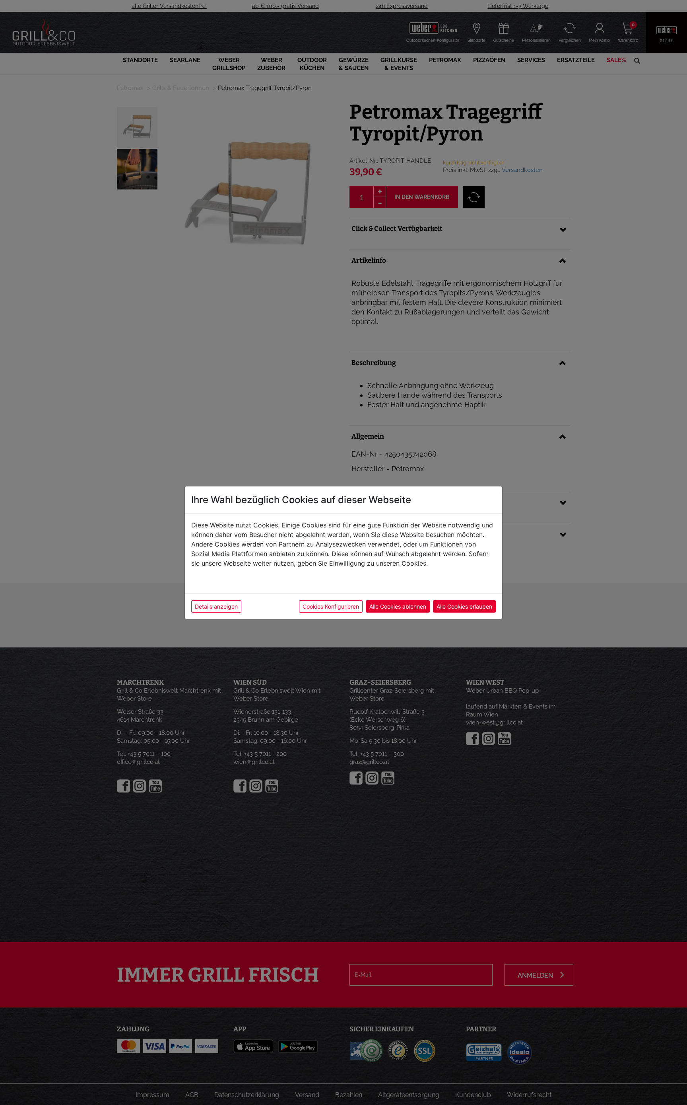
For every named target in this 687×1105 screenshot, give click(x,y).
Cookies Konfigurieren (331, 606)
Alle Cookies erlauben (464, 606)
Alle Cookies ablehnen (397, 606)
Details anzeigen (216, 606)
